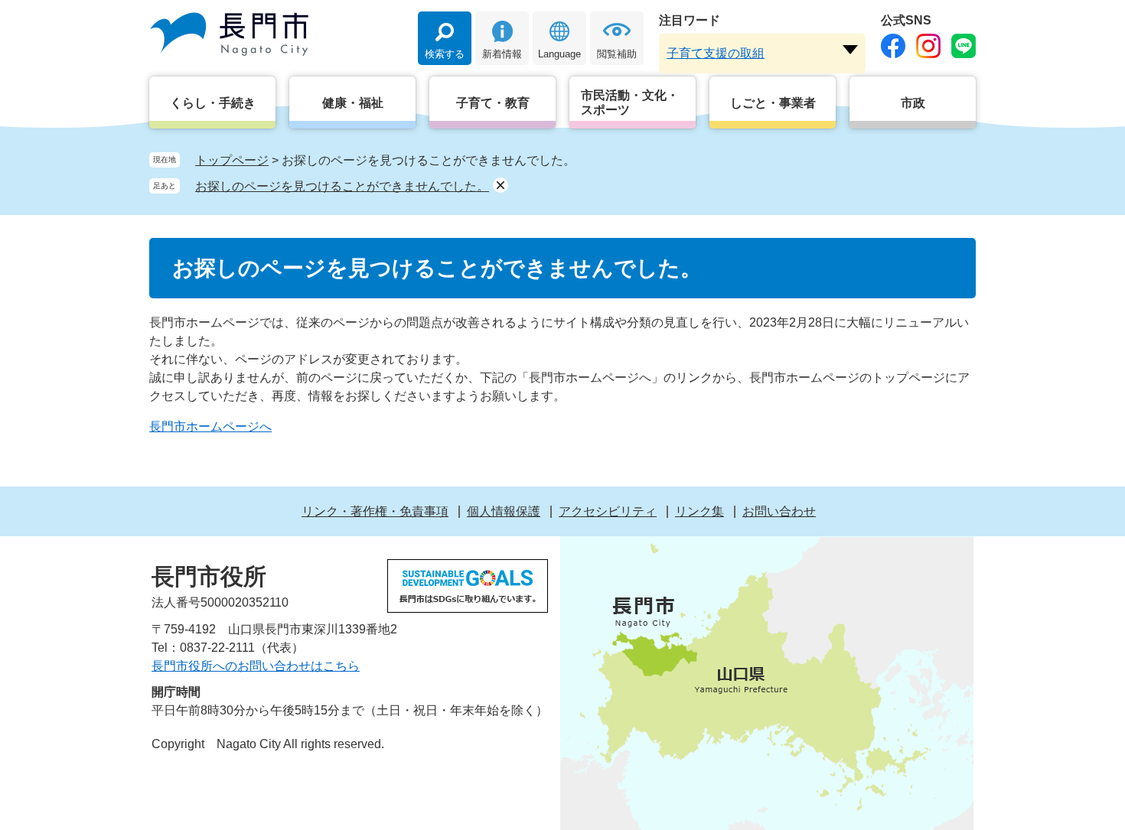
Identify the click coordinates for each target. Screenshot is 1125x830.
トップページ (232, 160)
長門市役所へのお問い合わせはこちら (256, 665)
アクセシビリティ (608, 511)
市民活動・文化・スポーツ (630, 102)
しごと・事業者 (773, 102)
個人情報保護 (503, 511)
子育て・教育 (493, 102)
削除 (500, 185)
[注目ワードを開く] (850, 49)
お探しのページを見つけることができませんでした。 (342, 186)
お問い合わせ (779, 511)
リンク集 (699, 511)
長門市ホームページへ (210, 426)
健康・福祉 (352, 102)
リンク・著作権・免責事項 (375, 511)
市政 (913, 102)
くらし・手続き (213, 102)
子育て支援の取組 (716, 53)
